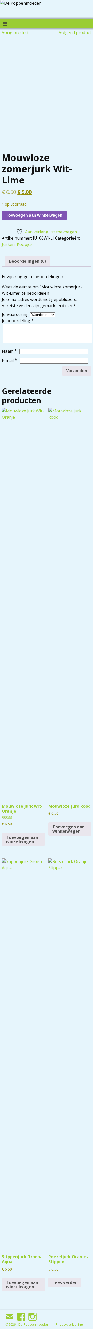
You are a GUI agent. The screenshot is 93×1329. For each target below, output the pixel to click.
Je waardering (15, 314)
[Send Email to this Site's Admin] (10, 1315)
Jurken (8, 244)
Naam (9, 351)
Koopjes (25, 244)
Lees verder (64, 1282)
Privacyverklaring (69, 1324)
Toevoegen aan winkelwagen (34, 215)
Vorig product (15, 32)
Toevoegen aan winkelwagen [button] (22, 839)
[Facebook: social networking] (22, 1315)
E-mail (9, 360)
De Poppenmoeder (33, 1324)
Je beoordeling (18, 321)
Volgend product (75, 32)
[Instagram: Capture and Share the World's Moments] (33, 1315)
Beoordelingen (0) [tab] (27, 261)
